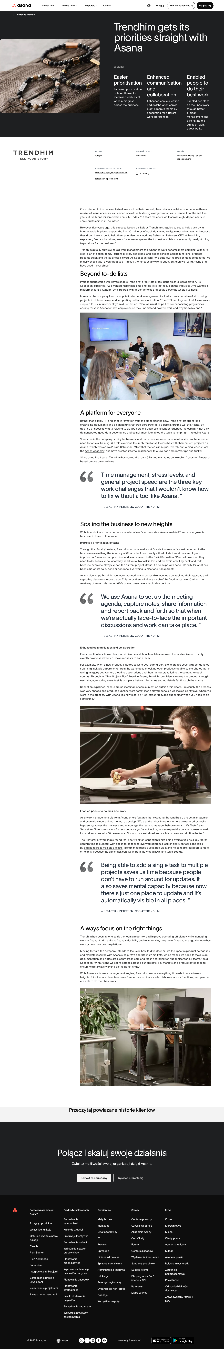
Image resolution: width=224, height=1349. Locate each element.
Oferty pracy (172, 1238)
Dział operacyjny (107, 1231)
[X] (81, 1340)
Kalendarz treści (73, 1229)
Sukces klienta (140, 1269)
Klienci (169, 1231)
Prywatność (172, 1280)
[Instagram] (92, 1340)
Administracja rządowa (111, 1269)
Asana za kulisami (175, 1244)
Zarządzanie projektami (106, 178)
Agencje (103, 1294)
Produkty (47, 5)
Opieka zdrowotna (108, 1257)
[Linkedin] (87, 1340)
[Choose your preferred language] (149, 5)
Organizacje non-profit (111, 1288)
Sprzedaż (103, 1250)
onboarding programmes (189, 304)
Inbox (156, 821)
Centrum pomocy (141, 1219)
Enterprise (36, 1265)
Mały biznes (105, 1219)
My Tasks (191, 825)
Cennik (107, 5)
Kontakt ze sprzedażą (181, 5)
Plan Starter (37, 1252)
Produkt (102, 1244)
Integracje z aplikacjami (44, 1271)
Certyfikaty (137, 1238)
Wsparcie (90, 5)
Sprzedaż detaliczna (110, 1263)
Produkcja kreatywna (76, 1235)
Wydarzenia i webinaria (145, 1257)
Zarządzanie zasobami (43, 1294)
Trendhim (161, 209)
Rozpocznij (205, 5)
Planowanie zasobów (76, 1279)
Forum (135, 1244)
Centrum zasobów (142, 1250)
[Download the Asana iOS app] (161, 1340)
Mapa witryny (139, 1292)
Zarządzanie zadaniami (77, 1306)
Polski (65, 1340)
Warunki (122, 1340)
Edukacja (103, 1276)
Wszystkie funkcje (40, 1229)
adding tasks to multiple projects (103, 847)
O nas (168, 1219)
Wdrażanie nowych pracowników (111, 172)
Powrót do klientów (25, 14)
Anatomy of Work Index (125, 553)
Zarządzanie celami (75, 1242)
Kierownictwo (173, 1225)
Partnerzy (137, 1286)
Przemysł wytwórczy (109, 1282)
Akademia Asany (141, 1231)
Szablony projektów (143, 1263)
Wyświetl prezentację (130, 1177)
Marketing (104, 1225)
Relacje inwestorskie (177, 1263)
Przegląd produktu (41, 1223)
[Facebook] (98, 1340)
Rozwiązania (68, 5)
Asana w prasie (174, 1257)
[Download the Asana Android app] (183, 1340)
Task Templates (151, 654)
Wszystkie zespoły (109, 1301)
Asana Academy (94, 450)
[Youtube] (104, 1340)
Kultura (169, 1250)
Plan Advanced (39, 1258)
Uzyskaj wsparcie (141, 1225)
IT (99, 1238)
